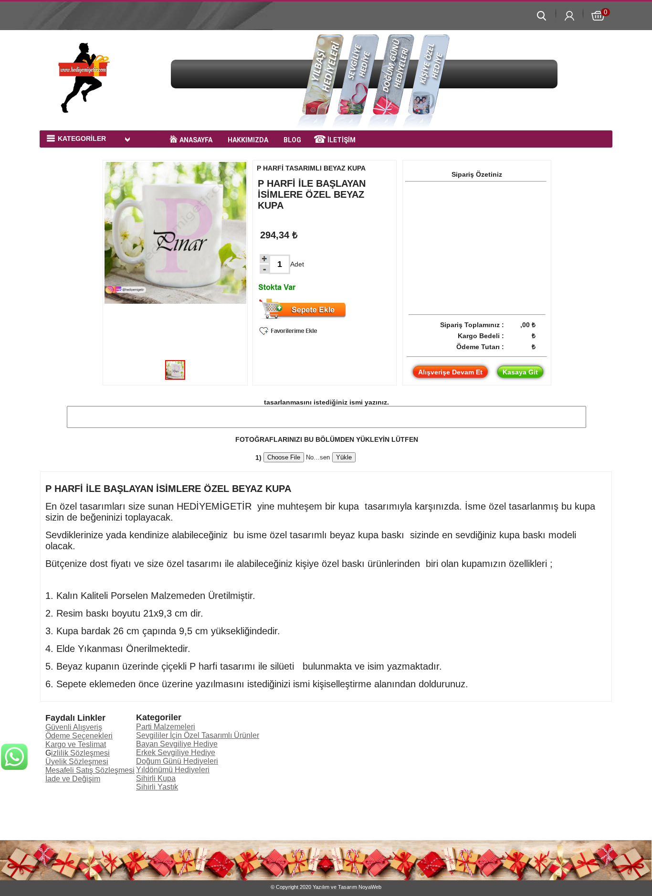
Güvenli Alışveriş (73, 727)
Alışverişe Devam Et (450, 372)
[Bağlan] (14, 844)
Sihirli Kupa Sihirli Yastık (157, 782)
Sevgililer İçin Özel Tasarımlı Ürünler (197, 735)
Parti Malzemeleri (165, 727)
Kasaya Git (520, 372)
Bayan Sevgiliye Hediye (177, 744)
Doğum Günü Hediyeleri (177, 761)
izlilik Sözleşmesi (80, 753)
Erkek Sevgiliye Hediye (175, 752)
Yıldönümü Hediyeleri (173, 770)
